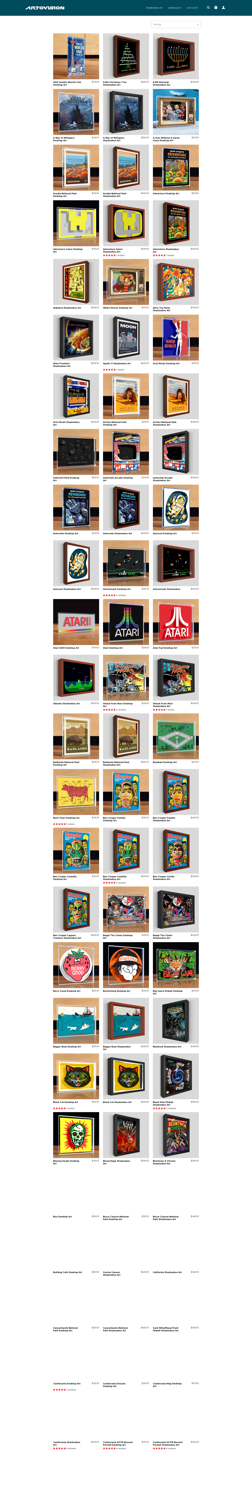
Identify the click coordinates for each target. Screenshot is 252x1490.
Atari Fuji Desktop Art (165, 648)
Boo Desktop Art (62, 1216)
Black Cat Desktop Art (65, 1102)
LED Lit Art (192, 8)
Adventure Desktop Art (166, 193)
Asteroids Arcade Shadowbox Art (163, 479)
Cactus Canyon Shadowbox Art (111, 1273)
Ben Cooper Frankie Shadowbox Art (164, 819)
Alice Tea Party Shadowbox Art (161, 309)
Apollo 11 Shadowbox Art (117, 363)
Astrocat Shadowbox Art (67, 589)
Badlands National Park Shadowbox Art (116, 763)
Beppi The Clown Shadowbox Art (162, 936)
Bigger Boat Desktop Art (67, 1046)
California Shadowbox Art (167, 1272)
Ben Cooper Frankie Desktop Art (114, 819)
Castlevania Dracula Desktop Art (114, 1384)
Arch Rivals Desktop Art (166, 363)
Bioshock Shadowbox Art (167, 1046)
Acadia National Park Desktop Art (65, 194)
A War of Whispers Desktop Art (63, 139)
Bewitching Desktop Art (116, 991)
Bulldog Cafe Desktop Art (67, 1272)
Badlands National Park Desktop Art (66, 763)
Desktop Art (174, 8)
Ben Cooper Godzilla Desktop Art (65, 877)
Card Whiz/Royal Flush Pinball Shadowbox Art (165, 1329)
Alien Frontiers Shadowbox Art (61, 364)
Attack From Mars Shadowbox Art (163, 704)
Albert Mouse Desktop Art (117, 308)
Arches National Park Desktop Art (115, 423)
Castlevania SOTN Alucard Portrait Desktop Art (118, 1443)
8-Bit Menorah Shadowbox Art (161, 83)
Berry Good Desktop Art (66, 991)
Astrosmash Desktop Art (117, 589)
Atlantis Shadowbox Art (66, 703)
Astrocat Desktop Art (165, 533)
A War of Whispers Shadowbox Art (113, 139)
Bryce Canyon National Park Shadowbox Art (166, 1218)
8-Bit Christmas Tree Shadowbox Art (115, 83)
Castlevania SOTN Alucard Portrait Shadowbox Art (168, 1443)
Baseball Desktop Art (165, 762)
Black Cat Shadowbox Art (117, 1102)
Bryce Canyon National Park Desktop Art (116, 1218)
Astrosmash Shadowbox (166, 589)
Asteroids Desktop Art (65, 533)
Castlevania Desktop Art (66, 1383)
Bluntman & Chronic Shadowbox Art (164, 1162)
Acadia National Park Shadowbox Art (114, 194)
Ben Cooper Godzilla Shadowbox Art (114, 877)
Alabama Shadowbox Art (67, 308)
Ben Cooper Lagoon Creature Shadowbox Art (67, 936)
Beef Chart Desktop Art (66, 818)
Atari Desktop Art (113, 648)
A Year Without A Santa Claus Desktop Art (166, 139)
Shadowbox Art (154, 8)
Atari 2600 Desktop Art (66, 648)
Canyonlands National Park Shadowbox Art (115, 1329)
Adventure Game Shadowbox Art (112, 250)
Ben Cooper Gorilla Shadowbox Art (163, 877)
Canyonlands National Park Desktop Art (65, 1329)
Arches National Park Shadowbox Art (164, 423)
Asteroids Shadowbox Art (117, 533)
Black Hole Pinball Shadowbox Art (163, 1103)
